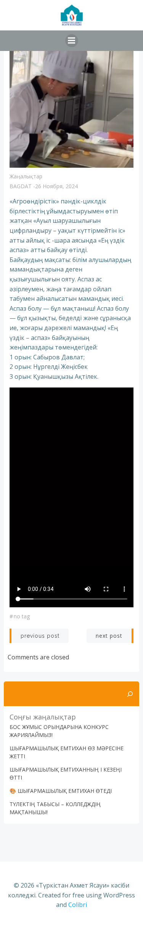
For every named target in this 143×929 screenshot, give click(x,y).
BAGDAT (21, 186)
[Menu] (71, 40)
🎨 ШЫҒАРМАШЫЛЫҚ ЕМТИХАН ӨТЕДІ (61, 790)
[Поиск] (130, 694)
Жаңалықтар (26, 176)
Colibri (77, 904)
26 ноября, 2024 (56, 186)
